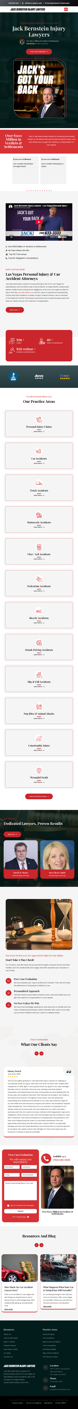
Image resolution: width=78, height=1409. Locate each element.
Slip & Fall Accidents (39, 681)
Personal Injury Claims (39, 426)
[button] (66, 9)
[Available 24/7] (46, 1158)
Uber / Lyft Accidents (39, 554)
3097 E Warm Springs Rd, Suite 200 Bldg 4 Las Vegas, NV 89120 (60, 1372)
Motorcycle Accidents (39, 522)
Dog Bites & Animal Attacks (39, 713)
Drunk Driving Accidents (39, 649)
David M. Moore (20, 872)
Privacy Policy (22, 1217)
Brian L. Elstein (9, 1342)
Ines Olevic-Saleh (57, 872)
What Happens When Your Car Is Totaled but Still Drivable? (58, 1289)
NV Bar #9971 (60, 1403)
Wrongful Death (39, 777)
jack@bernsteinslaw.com (60, 1389)
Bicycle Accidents (39, 618)
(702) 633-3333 (56, 1381)
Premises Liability (49, 1349)
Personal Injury (48, 1334)
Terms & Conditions (34, 1403)
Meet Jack (14, 310)
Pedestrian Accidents (39, 586)
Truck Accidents (39, 490)
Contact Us (8, 1357)
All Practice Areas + (50, 1357)
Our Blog (7, 1353)
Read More (8, 1309)
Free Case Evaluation (38, 52)
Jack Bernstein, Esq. (26, 292)
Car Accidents (39, 458)
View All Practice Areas (37, 796)
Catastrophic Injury (39, 745)
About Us (11, 834)
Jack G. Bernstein (11, 1338)
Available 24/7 (59, 1156)
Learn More (38, 431)
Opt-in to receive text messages (22, 1205)
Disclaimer (48, 1403)
